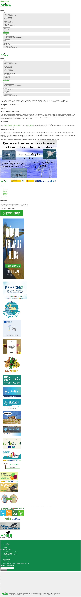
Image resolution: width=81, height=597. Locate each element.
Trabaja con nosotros (10, 25)
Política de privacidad (44, 594)
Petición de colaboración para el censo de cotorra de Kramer (14, 204)
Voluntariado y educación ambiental (13, 37)
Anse (4, 12)
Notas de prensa (9, 41)
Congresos (7, 31)
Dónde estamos (8, 19)
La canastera (5, 560)
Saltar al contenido (4, 1)
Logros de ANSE (8, 18)
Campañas (7, 29)
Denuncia (7, 39)
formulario (30, 125)
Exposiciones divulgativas (11, 47)
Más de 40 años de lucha (11, 15)
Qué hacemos (6, 27)
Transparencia (8, 21)
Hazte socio (6, 33)
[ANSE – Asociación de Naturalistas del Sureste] (4, 56)
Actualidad (8, 203)
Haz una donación (9, 36)
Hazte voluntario (6, 545)
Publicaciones (8, 46)
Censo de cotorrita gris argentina (10, 554)
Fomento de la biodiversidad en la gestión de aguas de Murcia (16, 563)
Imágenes (7, 43)
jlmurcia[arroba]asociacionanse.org (12, 125)
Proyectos (7, 28)
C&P (18, 594)
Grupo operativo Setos (7, 561)
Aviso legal (38, 594)
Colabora (5, 34)
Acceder (33, 594)
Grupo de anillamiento (7, 553)
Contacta (7, 24)
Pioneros (10, 17)
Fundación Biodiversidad (21, 134)
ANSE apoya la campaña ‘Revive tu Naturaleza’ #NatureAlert (14, 205)
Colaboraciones (9, 22)
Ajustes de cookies (52, 594)
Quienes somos (8, 14)
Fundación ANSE (6, 559)
